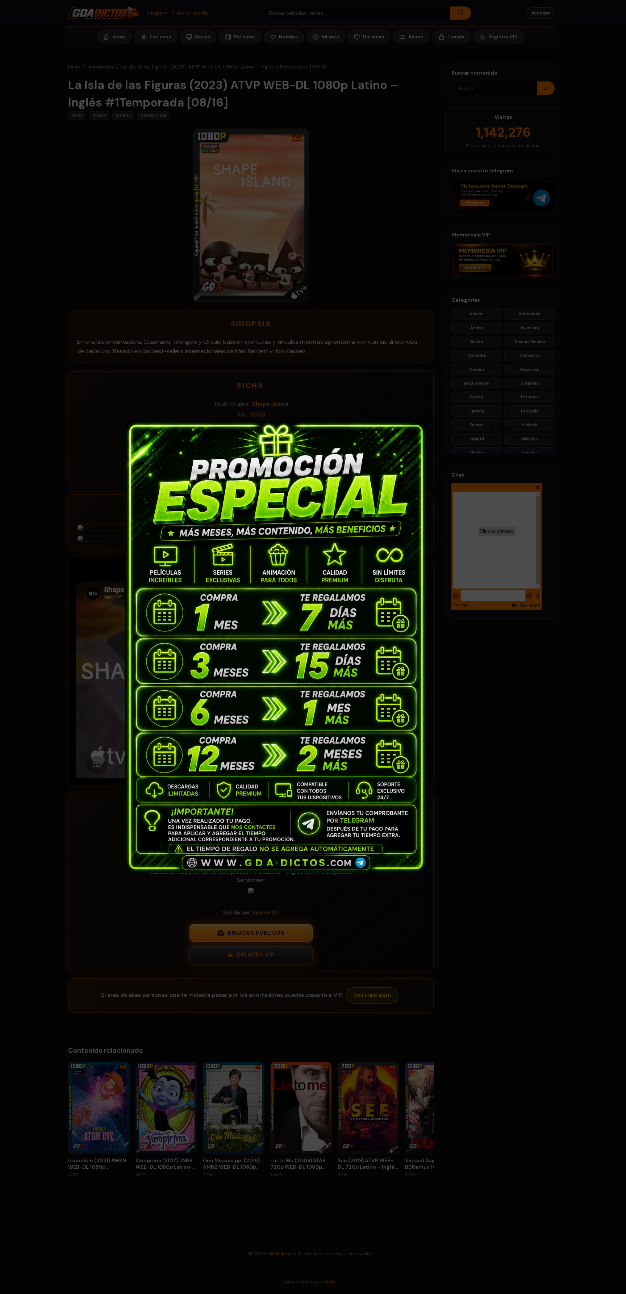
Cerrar (494, 427)
